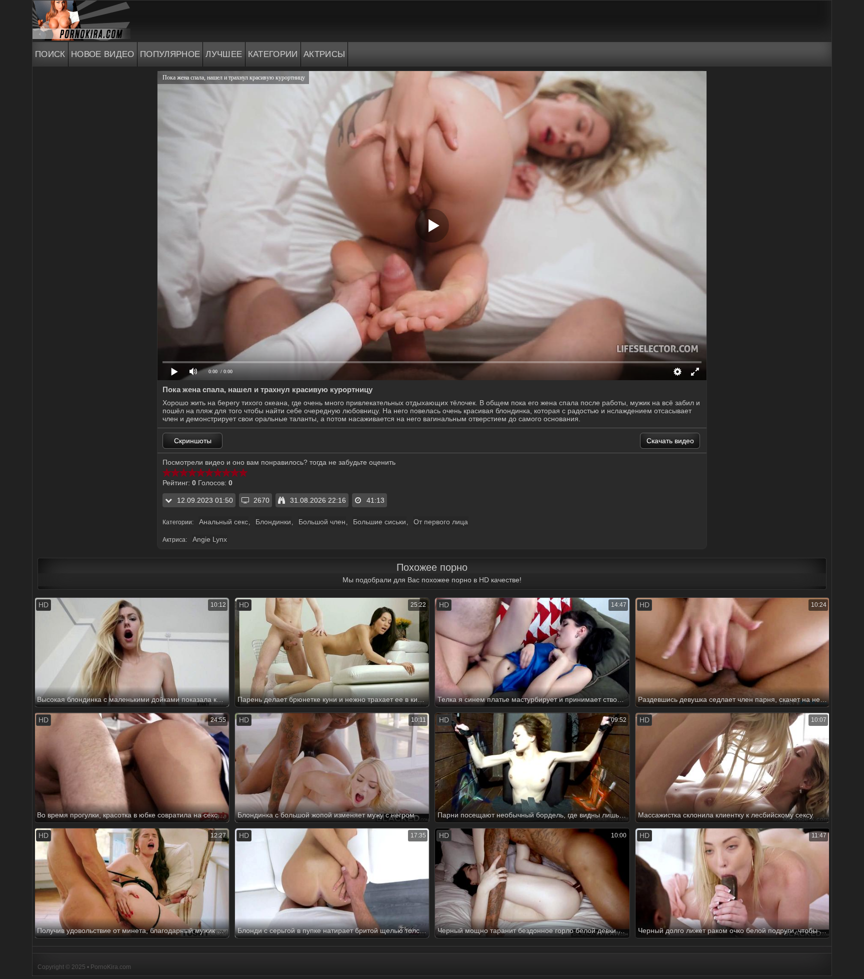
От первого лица (441, 522)
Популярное (170, 54)
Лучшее (224, 54)
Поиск (50, 54)
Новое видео (102, 54)
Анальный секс (223, 522)
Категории (273, 54)
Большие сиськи (379, 522)
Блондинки (273, 522)
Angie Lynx (209, 539)
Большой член (322, 522)
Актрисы (325, 54)
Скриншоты (193, 441)
